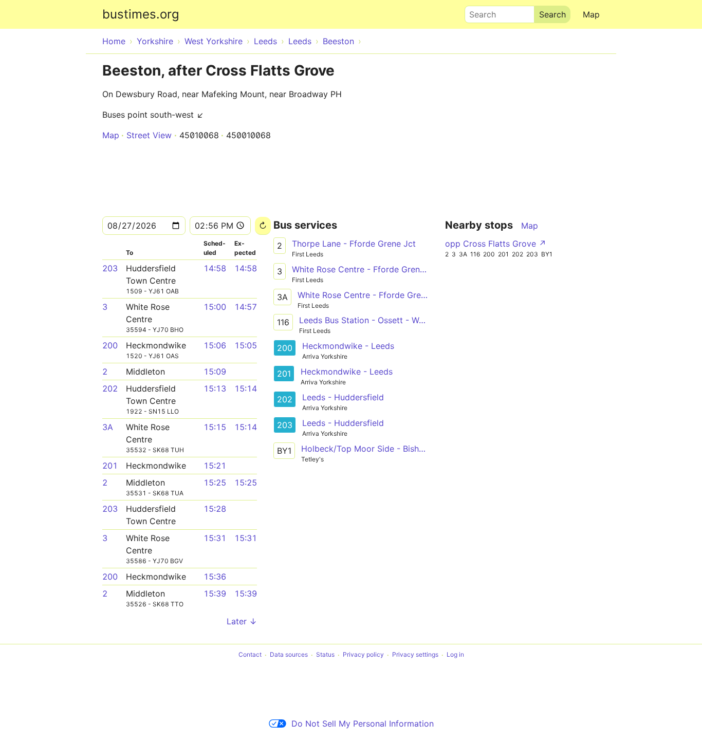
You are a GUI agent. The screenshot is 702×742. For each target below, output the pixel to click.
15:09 (215, 371)
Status (325, 655)
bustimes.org (140, 14)
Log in (455, 655)
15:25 (215, 482)
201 (110, 465)
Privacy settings (415, 655)
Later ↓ (242, 621)
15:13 (215, 388)
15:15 (215, 427)
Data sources (289, 655)
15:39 (215, 593)
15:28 (215, 509)
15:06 (215, 345)
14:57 (245, 307)
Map (591, 14)
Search (478, 12)
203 (110, 268)
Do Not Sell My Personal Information (362, 723)
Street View (149, 135)
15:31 (215, 538)
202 (110, 388)
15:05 (245, 345)
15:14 (245, 388)
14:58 (215, 268)
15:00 (215, 307)
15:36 (215, 576)
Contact (250, 655)
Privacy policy (363, 655)
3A (107, 427)
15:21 (215, 465)
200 (110, 345)
